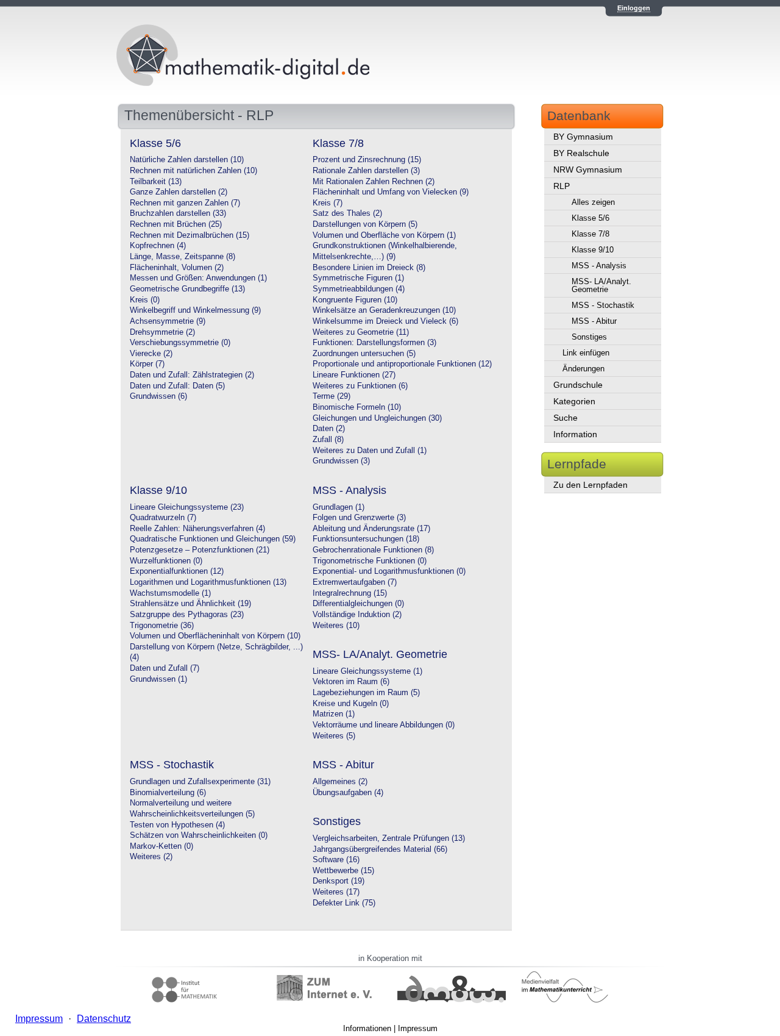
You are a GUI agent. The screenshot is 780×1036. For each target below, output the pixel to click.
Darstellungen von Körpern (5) (365, 224)
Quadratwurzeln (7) (163, 517)
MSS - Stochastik (603, 305)
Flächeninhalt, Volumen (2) (177, 267)
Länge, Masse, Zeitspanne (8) (182, 256)
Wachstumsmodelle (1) (170, 593)
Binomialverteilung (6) (168, 792)
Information (575, 434)
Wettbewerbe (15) (343, 870)
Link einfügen (585, 352)
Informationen (367, 1028)
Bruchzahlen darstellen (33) (178, 213)
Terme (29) (331, 396)
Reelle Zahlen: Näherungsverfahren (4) (197, 528)
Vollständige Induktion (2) (357, 614)
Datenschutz (104, 1018)
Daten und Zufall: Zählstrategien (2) (192, 375)
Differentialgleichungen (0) (358, 603)
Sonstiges (589, 336)
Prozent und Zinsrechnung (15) (367, 159)
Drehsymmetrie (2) (162, 332)
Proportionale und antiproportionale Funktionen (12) (402, 364)
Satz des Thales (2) (347, 213)
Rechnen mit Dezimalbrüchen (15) (189, 235)
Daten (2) (329, 428)
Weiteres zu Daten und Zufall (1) (370, 450)
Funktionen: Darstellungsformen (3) (374, 342)
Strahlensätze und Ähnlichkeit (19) (190, 603)
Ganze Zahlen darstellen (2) (178, 192)
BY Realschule (581, 153)
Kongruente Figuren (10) (355, 300)
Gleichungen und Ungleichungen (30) (377, 418)
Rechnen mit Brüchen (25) (176, 224)
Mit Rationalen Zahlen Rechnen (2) (373, 181)
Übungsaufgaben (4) (348, 792)
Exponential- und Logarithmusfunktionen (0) (389, 571)
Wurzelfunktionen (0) (166, 561)
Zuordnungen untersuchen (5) (364, 353)
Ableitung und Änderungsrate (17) (371, 528)
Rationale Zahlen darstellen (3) (366, 170)
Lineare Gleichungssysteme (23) (187, 507)
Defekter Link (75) (344, 903)
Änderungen (583, 368)
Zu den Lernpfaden (590, 485)
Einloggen (633, 8)
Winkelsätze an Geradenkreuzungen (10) (384, 310)
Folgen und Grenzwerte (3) (359, 517)
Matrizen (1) (334, 714)
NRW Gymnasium (587, 169)
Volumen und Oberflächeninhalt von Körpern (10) (215, 636)
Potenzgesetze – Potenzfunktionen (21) (199, 550)
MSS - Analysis (599, 265)
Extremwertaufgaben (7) (355, 582)
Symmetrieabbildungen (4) (359, 289)
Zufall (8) (328, 439)
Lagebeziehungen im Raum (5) (366, 692)
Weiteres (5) (334, 736)
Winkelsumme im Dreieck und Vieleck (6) (385, 321)
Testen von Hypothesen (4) (177, 825)
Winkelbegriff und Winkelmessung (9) (195, 310)
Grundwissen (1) (158, 679)
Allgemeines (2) (340, 781)
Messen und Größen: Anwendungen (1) (198, 278)
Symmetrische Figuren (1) (358, 278)
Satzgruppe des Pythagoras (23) (187, 614)
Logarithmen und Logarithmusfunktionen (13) (208, 582)
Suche (565, 418)
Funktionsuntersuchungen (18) (366, 539)
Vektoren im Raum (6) (351, 681)
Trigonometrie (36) (162, 625)
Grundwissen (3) (341, 461)
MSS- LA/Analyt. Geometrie (601, 285)
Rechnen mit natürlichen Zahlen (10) (193, 170)
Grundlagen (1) (338, 507)
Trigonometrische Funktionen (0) (370, 561)
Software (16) (336, 860)
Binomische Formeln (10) (357, 407)
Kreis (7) (327, 203)
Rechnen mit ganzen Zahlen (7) (185, 203)
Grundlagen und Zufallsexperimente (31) (200, 781)
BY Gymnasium (583, 136)
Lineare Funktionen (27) (354, 375)
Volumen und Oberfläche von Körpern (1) (384, 235)
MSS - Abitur (594, 321)
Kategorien (574, 401)
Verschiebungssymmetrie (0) (180, 342)
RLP (561, 186)
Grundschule (578, 385)
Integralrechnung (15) (350, 593)
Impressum (418, 1028)
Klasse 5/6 (590, 218)
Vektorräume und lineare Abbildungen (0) (384, 725)
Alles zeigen (593, 202)
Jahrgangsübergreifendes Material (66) (380, 849)
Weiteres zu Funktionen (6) (360, 386)
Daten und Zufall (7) (164, 668)
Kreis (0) (145, 300)
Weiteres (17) (336, 892)
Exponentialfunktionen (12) (177, 571)
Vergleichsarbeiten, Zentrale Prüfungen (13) (389, 838)
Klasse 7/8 (590, 233)
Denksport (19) (338, 881)
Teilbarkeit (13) (156, 181)
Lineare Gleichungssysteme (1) (367, 671)
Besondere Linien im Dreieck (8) (369, 267)
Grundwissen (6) (158, 396)
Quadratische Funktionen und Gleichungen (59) (213, 539)
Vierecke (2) (151, 353)
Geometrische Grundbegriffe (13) (187, 289)
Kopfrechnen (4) (158, 245)
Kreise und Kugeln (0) (351, 703)
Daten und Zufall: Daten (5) (177, 386)
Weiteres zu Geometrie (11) (361, 332)
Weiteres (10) (336, 625)
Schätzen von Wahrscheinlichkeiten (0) (199, 835)
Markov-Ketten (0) (161, 846)
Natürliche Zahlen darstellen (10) (187, 159)
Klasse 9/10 (593, 249)
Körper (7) (147, 364)
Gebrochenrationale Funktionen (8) (373, 550)
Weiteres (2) (151, 856)
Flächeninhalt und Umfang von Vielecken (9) (391, 192)
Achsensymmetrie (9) (167, 321)
